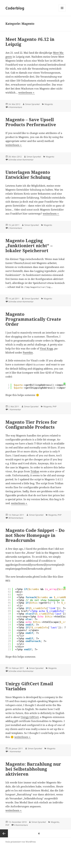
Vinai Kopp (46, 348)
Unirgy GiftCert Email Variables (29, 686)
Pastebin (28, 352)
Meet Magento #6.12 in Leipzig (29, 41)
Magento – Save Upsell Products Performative (30, 122)
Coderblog (14, 7)
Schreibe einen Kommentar (21, 159)
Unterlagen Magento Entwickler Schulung (28, 174)
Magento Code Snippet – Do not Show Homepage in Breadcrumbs (35, 535)
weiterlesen (26, 92)
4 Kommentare (15, 107)
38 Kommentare (15, 517)
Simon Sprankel (32, 104)
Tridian (35, 471)
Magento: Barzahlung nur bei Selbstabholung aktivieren (33, 769)
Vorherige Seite (4, 833)
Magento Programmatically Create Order (33, 319)
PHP (54, 406)
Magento (49, 104)
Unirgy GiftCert (30, 717)
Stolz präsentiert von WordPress (20, 841)
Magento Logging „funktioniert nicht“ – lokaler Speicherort (29, 246)
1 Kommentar (14, 409)
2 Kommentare (15, 228)
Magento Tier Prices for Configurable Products (31, 424)
